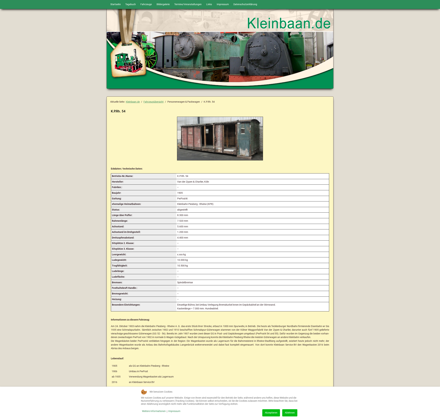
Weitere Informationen (154, 411)
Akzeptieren (271, 412)
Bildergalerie (163, 4)
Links (209, 4)
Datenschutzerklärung (245, 4)
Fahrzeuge (146, 4)
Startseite (115, 4)
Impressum (223, 4)
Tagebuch (130, 4)
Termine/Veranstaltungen (188, 4)
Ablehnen (290, 412)
